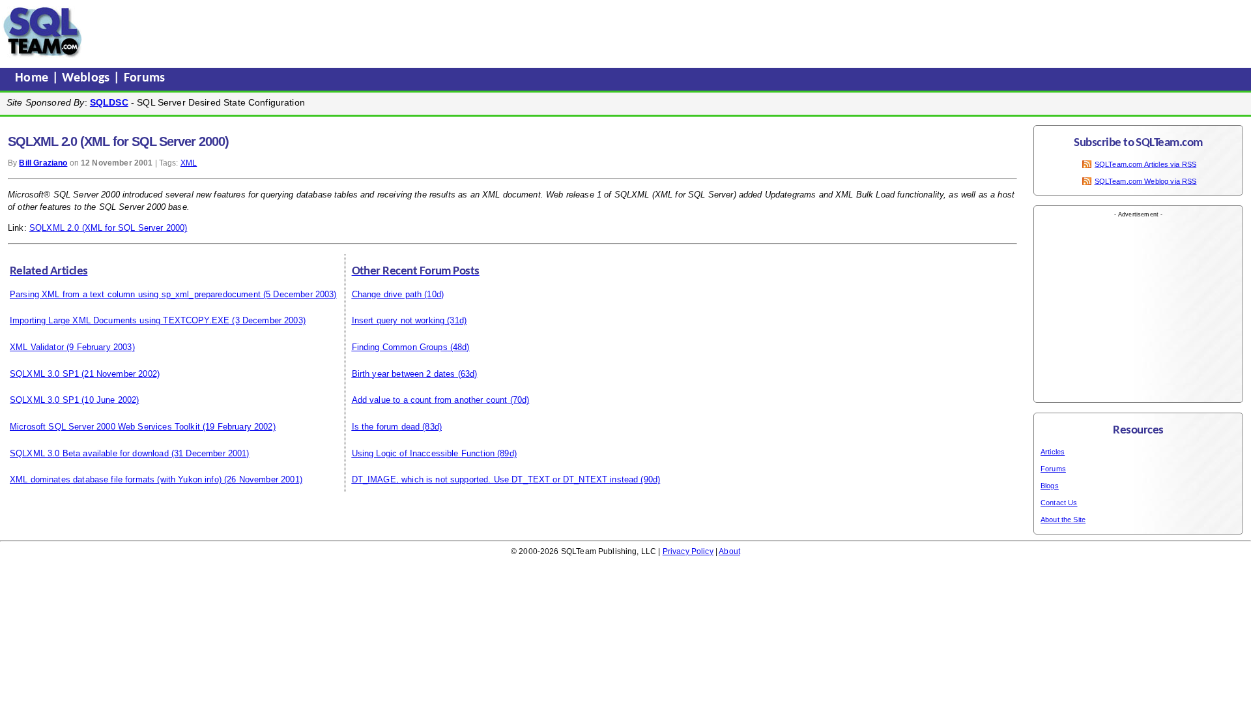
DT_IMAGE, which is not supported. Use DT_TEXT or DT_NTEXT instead (495, 479)
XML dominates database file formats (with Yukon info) (116, 479)
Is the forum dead (386, 427)
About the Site (1063, 519)
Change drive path (387, 294)
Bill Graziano (43, 163)
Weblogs (87, 78)
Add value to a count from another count (430, 400)
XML (188, 163)
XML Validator (37, 347)
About (729, 551)
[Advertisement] (334, 32)
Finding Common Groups (400, 347)
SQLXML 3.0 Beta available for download (89, 453)
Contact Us (1059, 502)
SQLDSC (109, 102)
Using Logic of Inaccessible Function (423, 453)
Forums (144, 78)
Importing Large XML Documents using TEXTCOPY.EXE (119, 320)
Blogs (1050, 486)
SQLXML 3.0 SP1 (44, 374)
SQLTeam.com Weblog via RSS (1146, 181)
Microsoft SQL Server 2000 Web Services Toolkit (105, 427)
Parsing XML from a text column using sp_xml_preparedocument (135, 294)
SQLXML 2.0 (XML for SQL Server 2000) (108, 228)
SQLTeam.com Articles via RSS (1145, 164)
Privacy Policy (688, 551)
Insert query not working (398, 320)
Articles (1053, 452)
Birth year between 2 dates (403, 374)
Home (33, 78)
